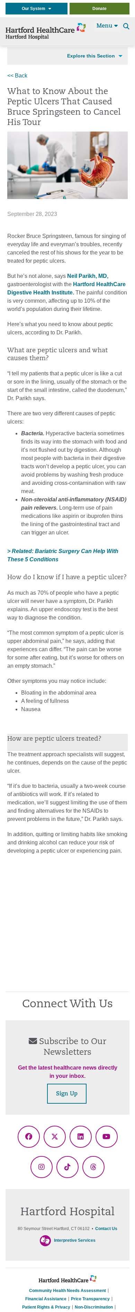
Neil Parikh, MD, (87, 276)
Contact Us (106, 1228)
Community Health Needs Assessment (67, 1290)
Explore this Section (91, 56)
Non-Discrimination (94, 1307)
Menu (105, 26)
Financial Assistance (45, 1299)
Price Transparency (90, 1299)
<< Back (17, 76)
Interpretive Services (75, 1240)
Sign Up (67, 1094)
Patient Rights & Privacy (46, 1307)
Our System (35, 8)
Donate (99, 8)
